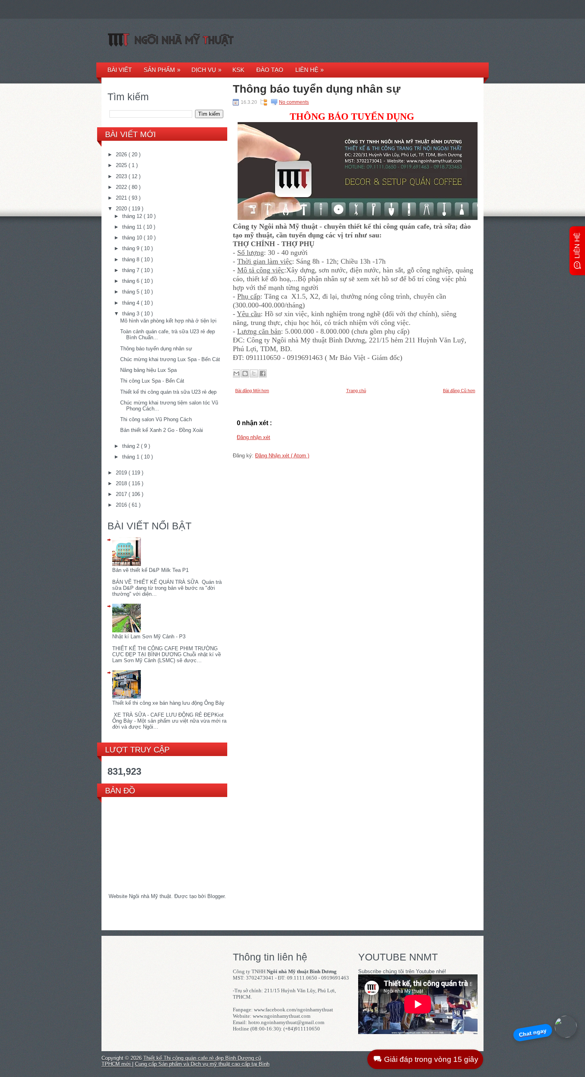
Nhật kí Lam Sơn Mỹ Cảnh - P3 (148, 637)
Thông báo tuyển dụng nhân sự (156, 349)
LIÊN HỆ (309, 69)
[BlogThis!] (245, 373)
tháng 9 (131, 248)
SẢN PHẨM (162, 69)
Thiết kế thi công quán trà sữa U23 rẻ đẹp (168, 392)
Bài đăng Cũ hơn (459, 390)
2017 (122, 494)
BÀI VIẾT (119, 69)
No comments (294, 102)
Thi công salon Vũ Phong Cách (156, 419)
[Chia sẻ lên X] (254, 373)
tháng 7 (131, 270)
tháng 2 (131, 446)
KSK (238, 69)
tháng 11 (132, 227)
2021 (122, 198)
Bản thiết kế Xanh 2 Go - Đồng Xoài (161, 430)
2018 (122, 483)
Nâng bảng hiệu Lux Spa (148, 370)
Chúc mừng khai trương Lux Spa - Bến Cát (170, 359)
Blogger (215, 896)
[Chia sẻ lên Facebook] (263, 373)
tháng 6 (131, 281)
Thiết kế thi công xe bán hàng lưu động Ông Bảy (168, 703)
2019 (122, 473)
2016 (122, 505)
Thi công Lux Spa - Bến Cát (152, 381)
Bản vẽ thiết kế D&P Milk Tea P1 (150, 570)
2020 (122, 209)
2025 (122, 165)
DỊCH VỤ (206, 69)
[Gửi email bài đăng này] (236, 373)
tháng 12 (133, 216)
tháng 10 (133, 238)
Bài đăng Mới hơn (252, 390)
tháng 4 (131, 303)
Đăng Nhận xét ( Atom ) (282, 456)
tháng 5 (131, 292)
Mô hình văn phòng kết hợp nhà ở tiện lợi (168, 321)
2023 (122, 176)
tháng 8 (131, 259)
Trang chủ (356, 390)
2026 (122, 154)
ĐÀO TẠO (269, 69)
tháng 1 (131, 457)
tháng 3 (131, 314)
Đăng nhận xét (253, 437)
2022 (122, 187)
